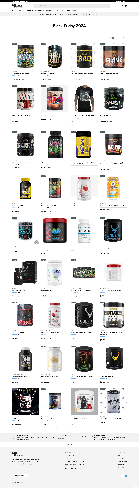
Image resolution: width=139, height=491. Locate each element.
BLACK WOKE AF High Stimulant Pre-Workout (83, 376)
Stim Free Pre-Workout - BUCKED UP (81, 332)
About (57, 10)
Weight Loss (20, 10)
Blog (68, 10)
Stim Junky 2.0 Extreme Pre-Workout (81, 290)
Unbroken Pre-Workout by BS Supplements (24, 248)
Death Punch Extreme (18, 332)
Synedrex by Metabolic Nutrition (50, 332)
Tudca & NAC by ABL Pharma (79, 248)
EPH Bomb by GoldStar (18, 205)
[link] (57, 429)
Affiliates (120, 456)
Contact (74, 10)
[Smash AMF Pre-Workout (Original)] (113, 98)
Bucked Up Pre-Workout (106, 376)
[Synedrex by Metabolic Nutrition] (54, 315)
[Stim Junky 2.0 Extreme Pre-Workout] (84, 272)
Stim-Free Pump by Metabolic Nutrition (110, 290)
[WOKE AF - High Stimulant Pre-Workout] (113, 230)
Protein (29, 10)
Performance (49, 10)
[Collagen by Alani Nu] (54, 272)
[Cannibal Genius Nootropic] (54, 401)
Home (13, 10)
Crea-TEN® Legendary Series (79, 418)
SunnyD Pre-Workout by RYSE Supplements (112, 205)
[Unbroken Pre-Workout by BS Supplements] (25, 230)
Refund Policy (121, 467)
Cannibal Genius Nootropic (48, 418)
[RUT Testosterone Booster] (25, 272)
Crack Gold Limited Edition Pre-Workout (82, 73)
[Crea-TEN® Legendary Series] (84, 401)
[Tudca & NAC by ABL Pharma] (84, 230)
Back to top (69, 444)
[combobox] (71, 5)
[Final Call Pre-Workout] (54, 56)
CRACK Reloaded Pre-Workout (20, 73)
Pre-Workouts (38, 10)
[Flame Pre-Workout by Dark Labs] (113, 56)
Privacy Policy (122, 458)
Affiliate (63, 10)
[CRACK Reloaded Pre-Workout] (25, 56)
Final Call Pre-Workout (47, 73)
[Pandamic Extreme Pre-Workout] (54, 188)
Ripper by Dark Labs (47, 162)
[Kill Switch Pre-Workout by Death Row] (25, 98)
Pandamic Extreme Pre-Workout (50, 205)
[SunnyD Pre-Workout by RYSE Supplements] (113, 188)
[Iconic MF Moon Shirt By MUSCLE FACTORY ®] (84, 98)
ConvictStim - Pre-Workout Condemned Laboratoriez (111, 333)
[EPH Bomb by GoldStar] (25, 188)
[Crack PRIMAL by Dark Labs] (25, 144)
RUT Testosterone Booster (19, 290)
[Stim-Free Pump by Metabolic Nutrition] (113, 272)
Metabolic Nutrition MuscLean (49, 376)
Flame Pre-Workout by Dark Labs (109, 73)
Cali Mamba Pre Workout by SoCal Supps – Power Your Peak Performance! (82, 162)
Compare (107, 38)
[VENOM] (25, 401)
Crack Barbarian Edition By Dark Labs (51, 116)
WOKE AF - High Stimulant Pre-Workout (111, 248)
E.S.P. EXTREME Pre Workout (49, 248)
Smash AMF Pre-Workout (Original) (110, 116)
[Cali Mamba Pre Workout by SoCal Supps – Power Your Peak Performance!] (84, 144)
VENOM (14, 418)
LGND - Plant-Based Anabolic (20, 376)
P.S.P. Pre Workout (76, 205)
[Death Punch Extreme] (25, 315)
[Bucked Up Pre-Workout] (113, 359)
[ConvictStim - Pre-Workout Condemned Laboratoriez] (113, 315)
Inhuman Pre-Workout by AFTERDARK (110, 418)
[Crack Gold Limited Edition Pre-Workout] (84, 56)
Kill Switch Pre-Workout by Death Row (22, 116)
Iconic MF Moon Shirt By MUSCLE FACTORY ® (83, 116)
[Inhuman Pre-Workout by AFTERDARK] (113, 401)
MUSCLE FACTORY (19, 482)
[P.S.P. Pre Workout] (84, 188)
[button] (126, 5)
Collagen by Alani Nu (47, 290)
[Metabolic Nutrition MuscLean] (54, 359)
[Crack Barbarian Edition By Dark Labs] (54, 98)
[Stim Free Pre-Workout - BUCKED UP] (84, 315)
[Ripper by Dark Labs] (54, 144)
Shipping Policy (122, 464)
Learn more (26, 1)
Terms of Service (122, 461)
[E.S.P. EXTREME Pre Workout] (54, 230)
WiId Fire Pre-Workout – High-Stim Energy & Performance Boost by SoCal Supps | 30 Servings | (113, 163)
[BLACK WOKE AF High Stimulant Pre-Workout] (84, 359)
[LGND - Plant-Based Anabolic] (25, 359)
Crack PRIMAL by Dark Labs (20, 162)
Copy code (97, 14)
